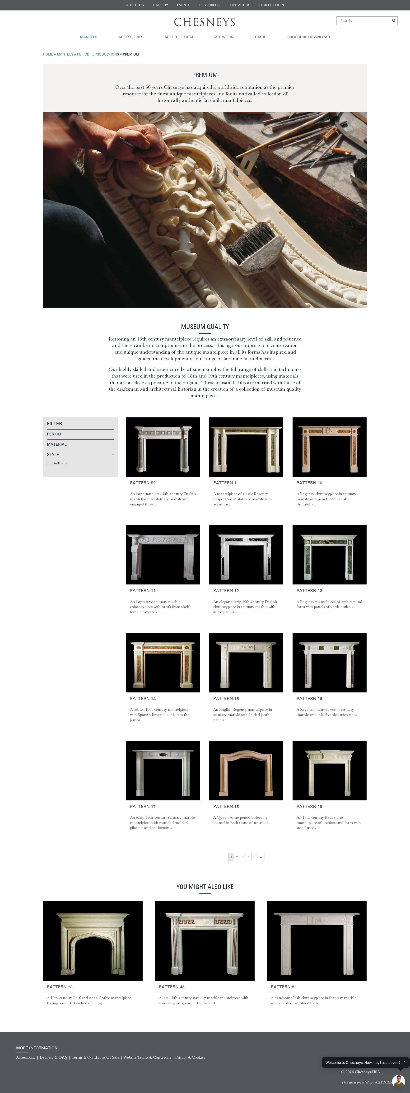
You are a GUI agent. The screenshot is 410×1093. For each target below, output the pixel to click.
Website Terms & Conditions (147, 1057)
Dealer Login (271, 5)
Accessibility (26, 1057)
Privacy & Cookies (190, 1057)
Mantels (88, 37)
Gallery (160, 5)
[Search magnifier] (394, 21)
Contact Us (239, 5)
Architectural (179, 37)
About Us (135, 5)
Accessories (130, 37)
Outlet (59, 463)
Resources (209, 5)
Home (48, 54)
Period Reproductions (98, 54)
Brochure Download (308, 37)
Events (183, 5)
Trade (260, 37)
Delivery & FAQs (54, 1057)
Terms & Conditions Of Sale (95, 1057)
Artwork (224, 37)
